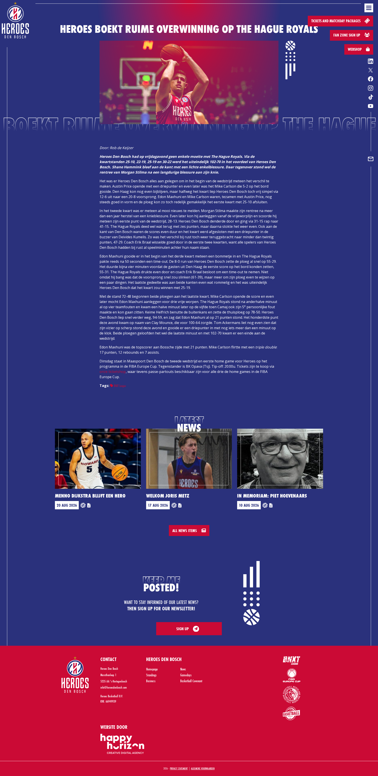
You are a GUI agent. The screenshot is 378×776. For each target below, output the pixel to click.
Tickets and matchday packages (336, 21)
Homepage (152, 669)
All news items (185, 530)
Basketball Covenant (191, 680)
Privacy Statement (179, 768)
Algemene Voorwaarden (203, 768)
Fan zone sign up (347, 35)
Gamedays (186, 674)
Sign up (182, 629)
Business (151, 680)
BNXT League (119, 385)
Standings (151, 674)
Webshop (355, 49)
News (183, 669)
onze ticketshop (113, 371)
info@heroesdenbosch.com (113, 687)
